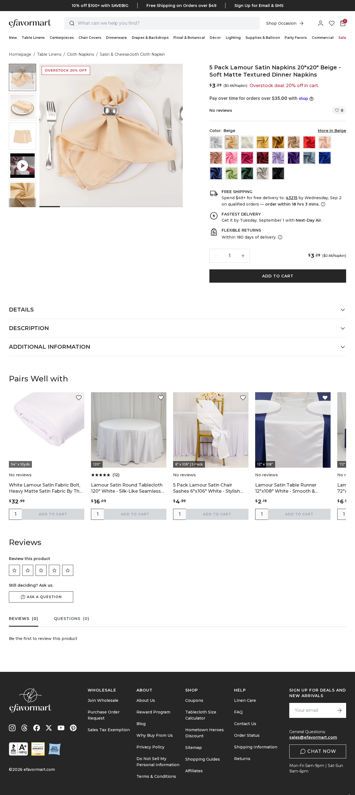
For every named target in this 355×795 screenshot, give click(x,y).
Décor (215, 38)
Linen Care (245, 700)
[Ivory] (247, 142)
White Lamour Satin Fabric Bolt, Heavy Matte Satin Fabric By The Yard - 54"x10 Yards (45, 488)
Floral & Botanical (189, 38)
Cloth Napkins (80, 54)
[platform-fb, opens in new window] (36, 728)
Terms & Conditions (156, 776)
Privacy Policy (150, 747)
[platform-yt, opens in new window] (61, 728)
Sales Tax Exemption (109, 729)
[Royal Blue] (324, 157)
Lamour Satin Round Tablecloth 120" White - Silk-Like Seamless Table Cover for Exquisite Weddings (127, 488)
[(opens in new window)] (18, 749)
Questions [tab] (71, 618)
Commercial (323, 38)
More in (332, 130)
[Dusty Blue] (309, 157)
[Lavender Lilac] (278, 157)
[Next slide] (22, 202)
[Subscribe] (339, 710)
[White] (216, 142)
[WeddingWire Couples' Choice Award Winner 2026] (38, 749)
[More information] (323, 204)
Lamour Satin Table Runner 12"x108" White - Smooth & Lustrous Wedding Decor (285, 488)
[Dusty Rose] (216, 157)
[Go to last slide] (22, 68)
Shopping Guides (202, 759)
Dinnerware (116, 38)
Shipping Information (255, 747)
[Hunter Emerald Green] (247, 173)
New (13, 38)
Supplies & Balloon (262, 38)
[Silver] (262, 173)
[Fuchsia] (247, 157)
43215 (291, 197)
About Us (145, 700)
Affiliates (194, 770)
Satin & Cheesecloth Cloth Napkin (132, 54)
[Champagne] (262, 142)
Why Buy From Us (154, 735)
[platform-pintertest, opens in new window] (73, 728)
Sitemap (193, 747)
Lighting (233, 38)
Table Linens (33, 38)
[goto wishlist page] (331, 23)
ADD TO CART (277, 276)
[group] (22, 77)
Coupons (194, 700)
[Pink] (231, 157)
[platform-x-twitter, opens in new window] (48, 728)
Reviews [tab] (23, 618)
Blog (141, 723)
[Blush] (324, 142)
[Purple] (293, 157)
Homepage (20, 54)
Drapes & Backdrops (150, 38)
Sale (342, 38)
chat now (321, 751)
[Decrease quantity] (216, 255)
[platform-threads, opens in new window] (24, 728)
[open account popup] (320, 23)
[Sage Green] (231, 173)
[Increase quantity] (243, 255)
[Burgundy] (262, 157)
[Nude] (293, 142)
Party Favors (296, 38)
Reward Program (153, 712)
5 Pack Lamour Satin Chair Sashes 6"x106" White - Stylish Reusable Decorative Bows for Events (207, 488)
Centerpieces (62, 38)
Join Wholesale (103, 700)
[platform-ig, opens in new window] (12, 728)
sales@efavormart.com (313, 737)
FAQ (238, 712)
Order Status (247, 735)
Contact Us (245, 723)
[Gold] (278, 142)
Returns (242, 758)
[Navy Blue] (216, 173)
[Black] (278, 173)
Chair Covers (89, 38)
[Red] (309, 142)
